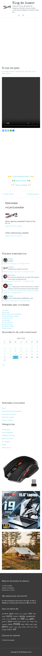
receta (11, 627)
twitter (4, 444)
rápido (20, 627)
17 (4, 354)
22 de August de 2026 (28, 271)
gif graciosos (6, 429)
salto (28, 627)
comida (22, 616)
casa (3, 616)
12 (15, 351)
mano (34, 71)
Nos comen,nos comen (9, 414)
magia (31, 621)
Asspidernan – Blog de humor (10, 300)
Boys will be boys (7, 324)
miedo (10, 624)
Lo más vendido (7, 585)
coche (9, 616)
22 (32, 354)
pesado (8, 73)
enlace (4, 603)
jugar (19, 621)
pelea (35, 624)
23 (37, 354)
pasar (3, 73)
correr (4, 619)
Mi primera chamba (8, 326)
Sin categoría (6, 441)
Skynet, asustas (7, 328)
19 (15, 354)
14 (26, 351)
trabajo (4, 629)
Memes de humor (7, 438)
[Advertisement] (21, 40)
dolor (18, 619)
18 (10, 354)
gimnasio (4, 621)
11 (10, 351)
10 (4, 351)
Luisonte (11, 267)
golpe (10, 621)
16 (37, 351)
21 (26, 354)
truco (9, 629)
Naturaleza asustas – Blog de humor (12, 271)
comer (15, 616)
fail (23, 618)
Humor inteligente (7, 432)
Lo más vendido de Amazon (20, 176)
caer (30, 613)
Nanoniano (11, 275)
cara (34, 613)
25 (10, 357)
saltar (24, 627)
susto (32, 627)
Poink (3, 408)
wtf (14, 629)
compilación (30, 616)
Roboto (10, 284)
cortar (8, 619)
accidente (5, 613)
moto (22, 624)
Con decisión (6, 320)
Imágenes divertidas (8, 435)
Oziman (10, 259)
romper (15, 627)
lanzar (24, 621)
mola (16, 624)
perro (5, 627)
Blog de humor (23, 3)
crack (13, 619)
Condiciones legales (8, 640)
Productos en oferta (8, 590)
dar (27, 71)
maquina (4, 624)
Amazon (16, 613)
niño (27, 624)
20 (21, 354)
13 (21, 351)
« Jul (3, 365)
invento (15, 621)
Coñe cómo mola (7, 318)
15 (32, 351)
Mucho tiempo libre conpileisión (12, 314)
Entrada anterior (8, 194)
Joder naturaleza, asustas (17, 233)
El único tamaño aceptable (10, 316)
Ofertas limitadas (21, 180)
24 (4, 357)
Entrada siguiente (33, 194)
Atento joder (6, 312)
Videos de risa (20, 71)
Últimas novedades (21, 185)
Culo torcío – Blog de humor (10, 263)
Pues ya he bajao (7, 420)
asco (21, 613)
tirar (36, 627)
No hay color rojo (7, 322)
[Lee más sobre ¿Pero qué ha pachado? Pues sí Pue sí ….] (11, 215)
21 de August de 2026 (16, 292)
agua (11, 613)
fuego (27, 619)
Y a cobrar (5, 310)
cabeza (25, 613)
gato (29, 71)
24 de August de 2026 (24, 263)
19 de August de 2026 (24, 300)
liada (28, 621)
